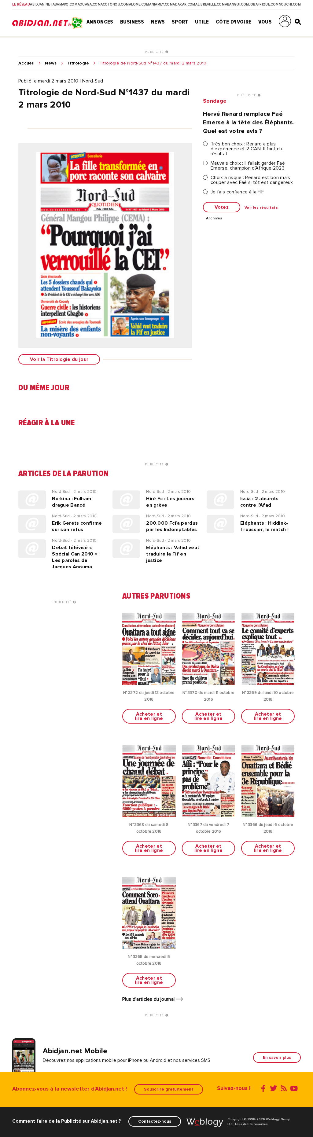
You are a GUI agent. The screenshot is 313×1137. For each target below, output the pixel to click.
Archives (214, 218)
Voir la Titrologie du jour (59, 359)
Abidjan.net (41, 4)
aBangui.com (237, 4)
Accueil (26, 63)
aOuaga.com (89, 4)
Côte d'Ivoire (233, 21)
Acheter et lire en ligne (149, 716)
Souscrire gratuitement (168, 1089)
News (158, 21)
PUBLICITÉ (155, 51)
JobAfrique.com (263, 4)
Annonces (100, 21)
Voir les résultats (261, 208)
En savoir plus (277, 1057)
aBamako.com (65, 4)
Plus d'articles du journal (149, 999)
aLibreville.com (210, 4)
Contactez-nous (154, 1121)
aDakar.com (184, 4)
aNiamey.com (161, 4)
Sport (180, 21)
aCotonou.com (115, 4)
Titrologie (78, 63)
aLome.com (139, 4)
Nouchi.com (290, 4)
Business (132, 21)
